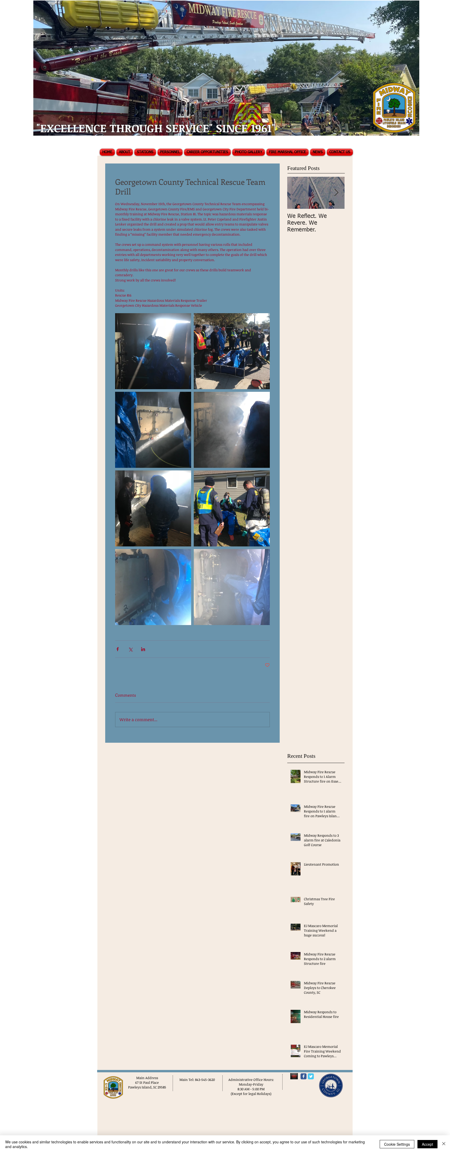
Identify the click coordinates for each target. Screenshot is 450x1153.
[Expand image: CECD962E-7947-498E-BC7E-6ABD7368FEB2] (153, 508)
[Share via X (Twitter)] (130, 649)
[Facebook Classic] (304, 1076)
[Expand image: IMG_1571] (153, 587)
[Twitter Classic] (311, 1076)
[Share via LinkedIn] (143, 649)
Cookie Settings (397, 1144)
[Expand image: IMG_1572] (153, 430)
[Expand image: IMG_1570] (232, 587)
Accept (427, 1144)
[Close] (444, 1144)
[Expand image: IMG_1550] (232, 508)
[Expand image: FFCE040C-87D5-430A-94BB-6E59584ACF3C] (232, 430)
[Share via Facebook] (117, 649)
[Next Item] (336, 193)
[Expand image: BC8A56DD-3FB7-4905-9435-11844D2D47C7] (153, 351)
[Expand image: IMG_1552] (232, 351)
